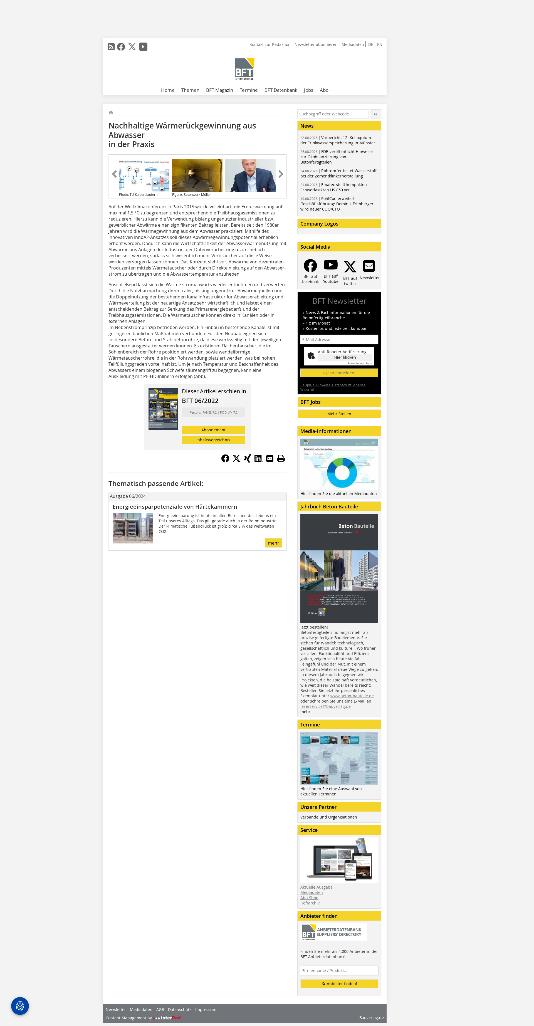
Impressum (205, 1009)
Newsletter (116, 1009)
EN (379, 44)
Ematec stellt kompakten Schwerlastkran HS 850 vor (333, 187)
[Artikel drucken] (280, 458)
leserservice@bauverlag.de (325, 706)
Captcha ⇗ (360, 363)
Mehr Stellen (339, 413)
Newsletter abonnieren (316, 44)
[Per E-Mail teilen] (269, 458)
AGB (160, 1009)
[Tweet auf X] (236, 460)
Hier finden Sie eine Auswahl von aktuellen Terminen (331, 791)
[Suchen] (375, 114)
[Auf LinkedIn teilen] (258, 460)
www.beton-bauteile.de (352, 695)
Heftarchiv (310, 903)
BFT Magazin (219, 90)
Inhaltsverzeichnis (213, 439)
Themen (190, 90)
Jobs (308, 90)
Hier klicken (345, 357)
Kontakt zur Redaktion (270, 44)
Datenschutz (179, 1009)
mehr (273, 543)
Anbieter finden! (341, 983)
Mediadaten (353, 44)
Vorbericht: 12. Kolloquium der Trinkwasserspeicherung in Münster (337, 140)
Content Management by (129, 1017)
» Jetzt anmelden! (339, 372)
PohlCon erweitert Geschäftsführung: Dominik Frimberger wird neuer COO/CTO (337, 204)
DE (370, 44)
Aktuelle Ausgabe (316, 887)
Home (168, 90)
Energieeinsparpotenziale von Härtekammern (175, 506)
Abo (324, 90)
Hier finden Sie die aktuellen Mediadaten (338, 493)
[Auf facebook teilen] (225, 460)
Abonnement (213, 429)
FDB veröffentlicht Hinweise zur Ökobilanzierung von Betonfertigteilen (336, 157)
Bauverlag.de (371, 1017)
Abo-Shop (309, 897)
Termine (249, 90)
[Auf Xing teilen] (247, 460)
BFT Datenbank (280, 90)
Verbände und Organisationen (328, 817)
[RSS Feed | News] (111, 46)
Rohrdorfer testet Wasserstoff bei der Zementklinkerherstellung (338, 173)
